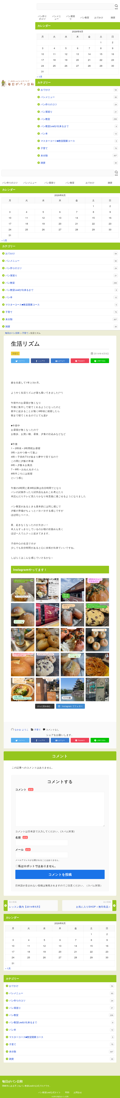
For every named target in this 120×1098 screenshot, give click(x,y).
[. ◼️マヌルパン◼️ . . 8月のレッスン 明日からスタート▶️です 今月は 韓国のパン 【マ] (97, 590)
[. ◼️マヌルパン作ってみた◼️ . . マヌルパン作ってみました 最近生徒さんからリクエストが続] (72, 639)
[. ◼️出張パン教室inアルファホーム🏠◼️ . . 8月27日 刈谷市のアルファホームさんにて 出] (47, 590)
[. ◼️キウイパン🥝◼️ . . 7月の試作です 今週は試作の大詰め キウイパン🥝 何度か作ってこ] (72, 664)
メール (22, 849)
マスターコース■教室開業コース (79, 140)
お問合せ (78, 1092)
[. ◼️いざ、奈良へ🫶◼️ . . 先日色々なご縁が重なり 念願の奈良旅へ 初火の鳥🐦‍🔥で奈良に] (47, 614)
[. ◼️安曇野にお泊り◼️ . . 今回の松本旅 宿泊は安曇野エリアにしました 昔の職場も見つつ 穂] (47, 689)
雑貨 (79, 162)
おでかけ (98, 17)
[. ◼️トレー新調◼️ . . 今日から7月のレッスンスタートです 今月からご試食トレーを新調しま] (22, 639)
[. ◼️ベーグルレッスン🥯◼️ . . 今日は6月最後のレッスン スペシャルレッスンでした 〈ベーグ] (47, 639)
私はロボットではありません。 (37, 866)
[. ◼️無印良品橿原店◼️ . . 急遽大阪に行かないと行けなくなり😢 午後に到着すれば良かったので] (72, 590)
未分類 (79, 155)
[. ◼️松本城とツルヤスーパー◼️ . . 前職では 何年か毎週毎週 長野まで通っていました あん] (72, 689)
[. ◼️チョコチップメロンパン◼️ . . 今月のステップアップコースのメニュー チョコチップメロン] (97, 614)
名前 (21, 837)
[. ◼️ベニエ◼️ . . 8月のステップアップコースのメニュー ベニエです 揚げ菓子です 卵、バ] (72, 614)
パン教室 (84, 17)
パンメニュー (56, 17)
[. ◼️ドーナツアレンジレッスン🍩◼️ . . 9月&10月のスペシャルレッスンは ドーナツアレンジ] (22, 590)
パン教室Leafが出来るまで (79, 126)
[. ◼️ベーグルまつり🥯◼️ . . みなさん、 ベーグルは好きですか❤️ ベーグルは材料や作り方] (97, 639)
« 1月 (39, 76)
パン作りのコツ (42, 17)
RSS (67, 1092)
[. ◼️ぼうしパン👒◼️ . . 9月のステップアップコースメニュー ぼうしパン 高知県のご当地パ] (22, 614)
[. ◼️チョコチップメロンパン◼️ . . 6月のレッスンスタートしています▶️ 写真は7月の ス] (47, 664)
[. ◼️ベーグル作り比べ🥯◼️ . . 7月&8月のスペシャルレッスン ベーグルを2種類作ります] (22, 664)
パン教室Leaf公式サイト (49, 1092)
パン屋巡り (70, 17)
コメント (24, 789)
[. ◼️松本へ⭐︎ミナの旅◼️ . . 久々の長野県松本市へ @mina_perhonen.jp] (97, 689)
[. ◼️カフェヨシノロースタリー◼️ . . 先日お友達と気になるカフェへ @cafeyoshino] (97, 664)
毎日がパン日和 (62, 1096)
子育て (79, 148)
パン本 (79, 133)
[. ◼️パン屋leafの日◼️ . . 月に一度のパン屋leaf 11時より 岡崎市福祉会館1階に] (22, 689)
